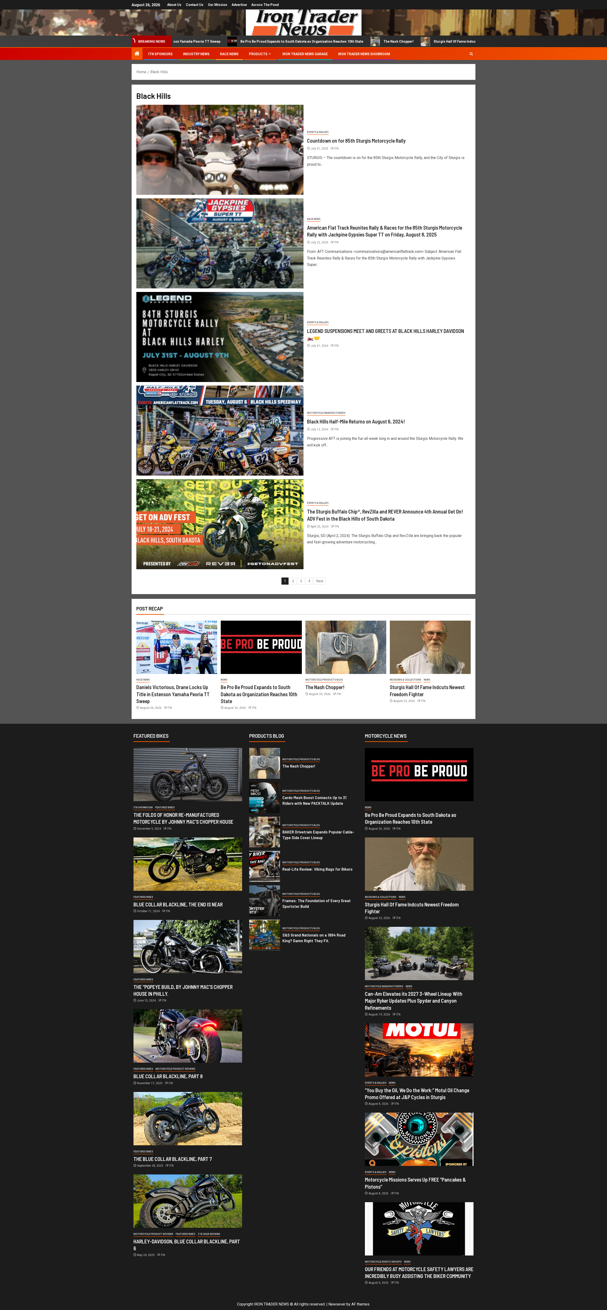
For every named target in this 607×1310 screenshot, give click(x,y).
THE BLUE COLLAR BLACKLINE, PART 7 (172, 1159)
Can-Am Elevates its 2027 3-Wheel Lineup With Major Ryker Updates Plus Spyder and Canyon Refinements (413, 1001)
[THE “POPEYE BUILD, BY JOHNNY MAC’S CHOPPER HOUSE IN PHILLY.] (187, 946)
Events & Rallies (318, 132)
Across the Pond (265, 5)
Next (319, 581)
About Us (174, 5)
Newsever (336, 1304)
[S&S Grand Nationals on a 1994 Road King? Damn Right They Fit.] (264, 935)
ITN (336, 148)
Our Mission (217, 5)
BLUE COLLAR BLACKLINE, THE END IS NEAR (178, 904)
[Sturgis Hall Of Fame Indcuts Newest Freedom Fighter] (430, 647)
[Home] (137, 54)
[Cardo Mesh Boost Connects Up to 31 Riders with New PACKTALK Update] (264, 797)
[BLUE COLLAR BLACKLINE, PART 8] (187, 1036)
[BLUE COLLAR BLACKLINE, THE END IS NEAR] (187, 864)
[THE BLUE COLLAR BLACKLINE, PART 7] (187, 1118)
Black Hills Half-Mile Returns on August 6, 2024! (356, 421)
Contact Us (194, 5)
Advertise (239, 5)
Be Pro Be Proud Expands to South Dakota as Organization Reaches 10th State (209, 41)
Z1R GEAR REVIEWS (209, 1234)
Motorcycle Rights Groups (383, 1261)
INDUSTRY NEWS (196, 54)
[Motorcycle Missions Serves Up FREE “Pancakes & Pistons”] (419, 1139)
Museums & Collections (405, 679)
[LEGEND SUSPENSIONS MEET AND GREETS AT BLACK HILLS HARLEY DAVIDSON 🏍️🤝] (220, 337)
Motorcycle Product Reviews (175, 1069)
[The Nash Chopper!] (345, 647)
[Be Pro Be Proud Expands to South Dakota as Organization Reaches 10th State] (261, 647)
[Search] (471, 54)
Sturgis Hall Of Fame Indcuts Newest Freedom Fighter (383, 41)
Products (258, 54)
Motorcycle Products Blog (324, 679)
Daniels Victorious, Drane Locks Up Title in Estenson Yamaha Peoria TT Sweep (173, 694)
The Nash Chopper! (306, 41)
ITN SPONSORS (160, 54)
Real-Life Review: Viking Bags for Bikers (317, 869)
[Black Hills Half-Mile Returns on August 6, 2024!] (220, 431)
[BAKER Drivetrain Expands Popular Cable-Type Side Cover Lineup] (264, 832)
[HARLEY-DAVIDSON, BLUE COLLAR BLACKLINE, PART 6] (187, 1201)
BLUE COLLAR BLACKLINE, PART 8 (168, 1076)
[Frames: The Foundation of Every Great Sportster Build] (264, 900)
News (224, 679)
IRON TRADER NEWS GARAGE (305, 54)
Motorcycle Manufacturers (326, 413)
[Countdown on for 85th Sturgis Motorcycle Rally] (220, 150)
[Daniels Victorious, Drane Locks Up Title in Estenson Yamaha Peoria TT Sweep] (176, 647)
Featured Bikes (165, 807)
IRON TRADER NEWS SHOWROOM (364, 54)
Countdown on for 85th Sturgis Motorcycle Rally (356, 140)
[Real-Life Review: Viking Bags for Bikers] (264, 866)
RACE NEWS (229, 54)
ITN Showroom (143, 807)
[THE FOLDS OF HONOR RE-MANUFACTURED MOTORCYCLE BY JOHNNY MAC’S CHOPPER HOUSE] (187, 774)
